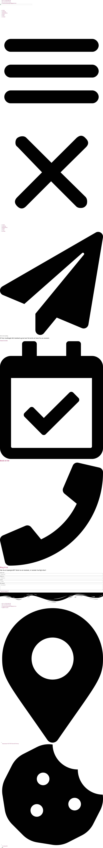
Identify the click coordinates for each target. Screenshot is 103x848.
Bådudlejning (4, 13)
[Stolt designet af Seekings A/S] (2, 847)
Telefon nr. (2, 576)
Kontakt (3, 16)
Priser (3, 15)
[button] (51, 120)
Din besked (2, 583)
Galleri (3, 14)
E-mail (1, 579)
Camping (4, 11)
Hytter (3, 10)
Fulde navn (2, 572)
